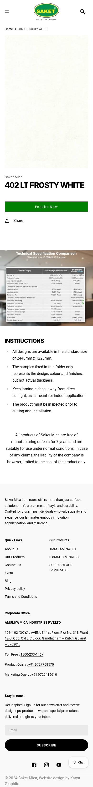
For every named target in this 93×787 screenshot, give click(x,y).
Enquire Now (46, 207)
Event (9, 573)
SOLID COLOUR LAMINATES (60, 567)
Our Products (15, 557)
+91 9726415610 (44, 674)
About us (11, 549)
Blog (8, 581)
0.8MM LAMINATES (63, 557)
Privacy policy (15, 589)
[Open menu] (7, 11)
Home (9, 29)
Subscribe (46, 745)
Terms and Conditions (21, 596)
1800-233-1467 (32, 654)
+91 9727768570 (41, 664)
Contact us (13, 565)
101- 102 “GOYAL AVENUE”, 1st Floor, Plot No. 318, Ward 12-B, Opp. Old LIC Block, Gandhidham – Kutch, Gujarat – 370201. (46, 638)
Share (18, 220)
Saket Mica (14, 177)
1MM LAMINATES (62, 549)
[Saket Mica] (46, 11)
